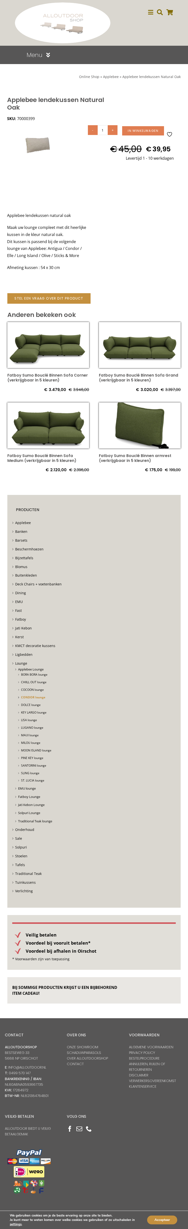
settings (16, 1224)
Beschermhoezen (29, 549)
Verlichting (24, 891)
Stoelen (21, 856)
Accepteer (162, 1220)
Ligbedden (24, 654)
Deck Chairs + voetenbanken (38, 584)
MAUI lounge (30, 735)
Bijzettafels (24, 558)
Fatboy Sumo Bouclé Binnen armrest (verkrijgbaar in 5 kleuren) (135, 458)
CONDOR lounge (33, 697)
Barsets (21, 540)
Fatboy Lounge (29, 796)
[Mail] (79, 1129)
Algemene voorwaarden (151, 1047)
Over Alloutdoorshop (87, 1058)
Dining (20, 593)
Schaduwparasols (84, 1052)
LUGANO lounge (32, 727)
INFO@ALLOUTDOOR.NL (27, 1067)
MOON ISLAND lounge (36, 750)
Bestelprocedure (144, 1058)
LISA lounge (29, 720)
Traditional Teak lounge (35, 821)
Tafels (20, 864)
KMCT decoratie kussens (35, 645)
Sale (18, 838)
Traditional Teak (28, 873)
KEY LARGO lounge (34, 712)
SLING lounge (30, 773)
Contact (75, 1063)
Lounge (21, 663)
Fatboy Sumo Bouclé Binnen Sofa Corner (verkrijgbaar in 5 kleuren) (47, 378)
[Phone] (89, 1129)
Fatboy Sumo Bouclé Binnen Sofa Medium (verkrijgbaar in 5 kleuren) (41, 458)
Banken (21, 531)
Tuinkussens (25, 882)
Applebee (111, 76)
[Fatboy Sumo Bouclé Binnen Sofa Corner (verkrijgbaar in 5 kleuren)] (48, 325)
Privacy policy (142, 1052)
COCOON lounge (32, 690)
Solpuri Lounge (29, 813)
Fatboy (20, 619)
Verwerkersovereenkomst (152, 1080)
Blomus (21, 566)
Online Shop (89, 76)
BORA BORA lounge (34, 674)
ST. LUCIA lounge (32, 780)
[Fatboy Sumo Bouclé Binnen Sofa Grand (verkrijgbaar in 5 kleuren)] (140, 325)
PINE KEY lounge (32, 758)
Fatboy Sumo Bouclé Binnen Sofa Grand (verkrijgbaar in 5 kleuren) (138, 378)
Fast (18, 610)
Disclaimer (138, 1075)
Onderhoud (24, 829)
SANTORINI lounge (33, 765)
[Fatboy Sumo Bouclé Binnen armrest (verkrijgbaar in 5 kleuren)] (140, 406)
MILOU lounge (30, 743)
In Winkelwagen (143, 130)
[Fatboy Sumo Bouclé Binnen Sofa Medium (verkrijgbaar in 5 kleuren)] (48, 406)
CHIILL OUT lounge (34, 682)
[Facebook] (70, 1129)
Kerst (19, 637)
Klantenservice (142, 1086)
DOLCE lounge (31, 705)
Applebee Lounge (31, 669)
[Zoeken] (160, 12)
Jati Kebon (23, 628)
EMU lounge (27, 788)
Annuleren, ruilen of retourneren (147, 1066)
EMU (19, 601)
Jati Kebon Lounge (31, 805)
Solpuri (21, 847)
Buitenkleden (26, 575)
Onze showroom (82, 1047)
